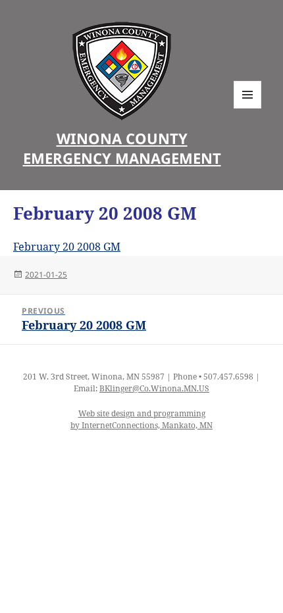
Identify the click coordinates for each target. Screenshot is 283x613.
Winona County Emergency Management (122, 148)
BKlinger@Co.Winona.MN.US (154, 388)
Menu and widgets (247, 108)
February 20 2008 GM (66, 246)
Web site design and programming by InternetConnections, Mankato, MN (141, 419)
